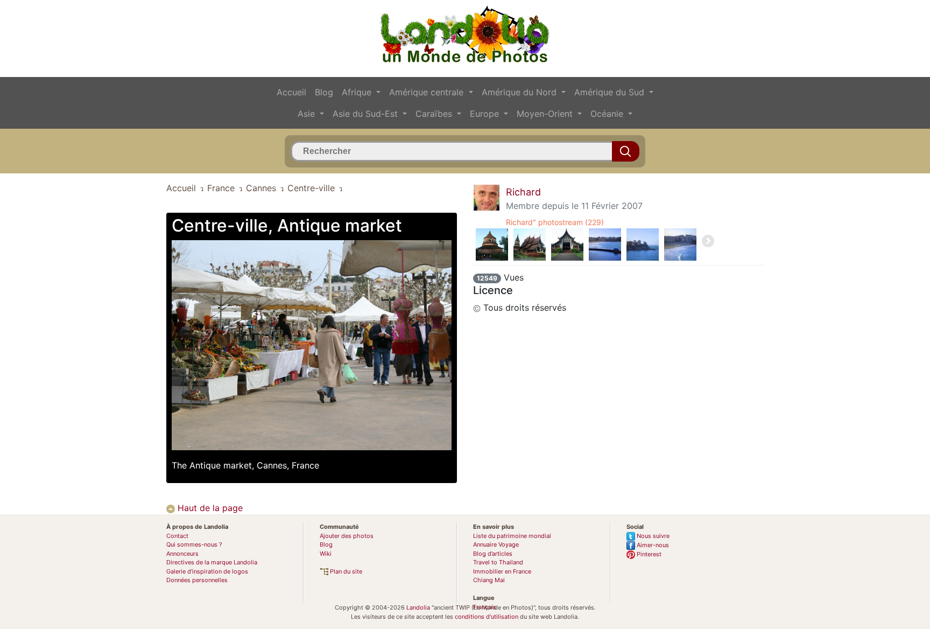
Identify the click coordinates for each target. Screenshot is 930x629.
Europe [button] (486, 113)
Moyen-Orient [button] (546, 113)
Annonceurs (182, 553)
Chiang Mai (489, 580)
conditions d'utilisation (486, 616)
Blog (324, 92)
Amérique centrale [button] (427, 92)
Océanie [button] (608, 113)
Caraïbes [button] (435, 113)
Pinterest (648, 554)
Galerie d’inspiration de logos (207, 571)
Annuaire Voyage (496, 544)
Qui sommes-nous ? (194, 544)
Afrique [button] (358, 92)
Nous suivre (652, 536)
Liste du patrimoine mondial (512, 536)
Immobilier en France (502, 571)
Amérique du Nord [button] (520, 92)
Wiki (326, 553)
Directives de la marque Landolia (211, 562)
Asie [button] (308, 113)
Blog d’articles (492, 553)
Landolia (418, 607)
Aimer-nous (652, 545)
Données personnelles (197, 580)
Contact (177, 536)
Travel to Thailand (498, 562)
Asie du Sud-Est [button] (366, 113)
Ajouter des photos (347, 536)
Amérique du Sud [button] (610, 92)
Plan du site (345, 571)
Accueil (291, 92)
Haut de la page (209, 507)
